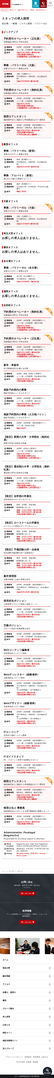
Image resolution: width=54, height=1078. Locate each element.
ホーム (4, 871)
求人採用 (11, 871)
